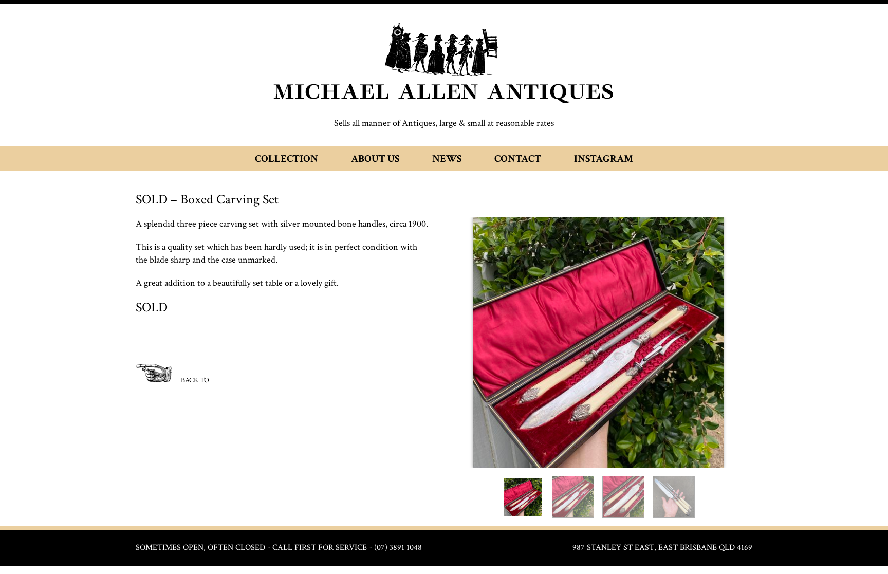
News (446, 158)
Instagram (603, 158)
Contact (517, 158)
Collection (286, 158)
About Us (375, 158)
